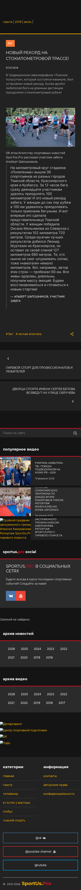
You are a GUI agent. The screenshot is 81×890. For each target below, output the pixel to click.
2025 (24, 649)
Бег (10, 43)
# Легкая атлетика (28, 334)
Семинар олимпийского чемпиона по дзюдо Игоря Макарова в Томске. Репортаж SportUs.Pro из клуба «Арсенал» (49, 498)
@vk (38, 838)
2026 (11, 649)
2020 (24, 657)
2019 (36, 657)
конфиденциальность (59, 794)
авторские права (55, 785)
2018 (49, 657)
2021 (11, 657)
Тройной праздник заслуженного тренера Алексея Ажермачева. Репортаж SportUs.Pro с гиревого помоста (49, 526)
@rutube (41, 865)
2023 (50, 649)
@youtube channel (38, 851)
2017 (62, 703)
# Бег (9, 334)
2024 (37, 649)
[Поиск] (75, 433)
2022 (63, 649)
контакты (50, 776)
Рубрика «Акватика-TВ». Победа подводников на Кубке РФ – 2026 (49, 467)
